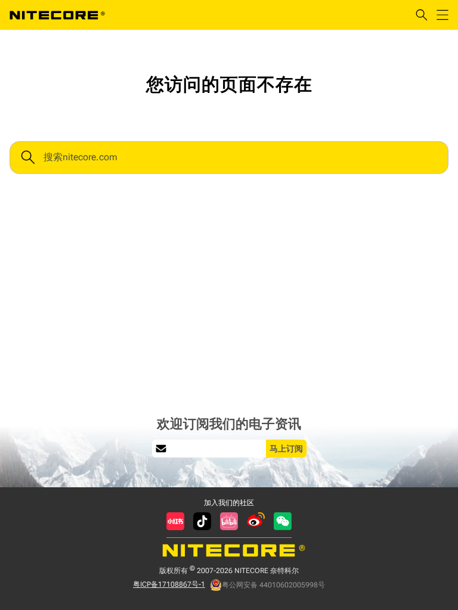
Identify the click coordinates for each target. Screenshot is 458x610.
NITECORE (57, 15)
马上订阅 (286, 448)
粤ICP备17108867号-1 (169, 584)
